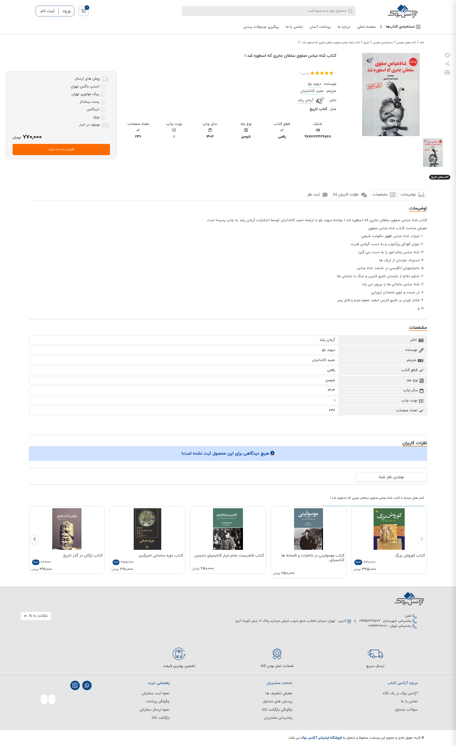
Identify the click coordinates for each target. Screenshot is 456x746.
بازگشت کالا (161, 717)
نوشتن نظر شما (391, 477)
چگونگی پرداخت (158, 701)
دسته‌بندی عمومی (383, 42)
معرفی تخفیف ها (278, 693)
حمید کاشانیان (312, 91)
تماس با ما (294, 26)
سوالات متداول (406, 709)
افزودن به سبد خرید (61, 149)
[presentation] (421, 539)
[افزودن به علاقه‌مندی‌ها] (447, 56)
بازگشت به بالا (38, 615)
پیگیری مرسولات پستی (261, 26)
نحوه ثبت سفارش (156, 693)
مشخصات (380, 194)
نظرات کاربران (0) (346, 194)
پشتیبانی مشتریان (278, 717)
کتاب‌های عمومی (406, 42)
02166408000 (377, 626)
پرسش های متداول (277, 701)
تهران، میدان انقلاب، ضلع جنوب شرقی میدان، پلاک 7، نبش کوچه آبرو (285, 621)
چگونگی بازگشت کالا (277, 709)
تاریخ (366, 42)
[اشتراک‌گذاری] (447, 65)
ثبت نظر (314, 194)
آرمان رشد (305, 100)
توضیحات (409, 194)
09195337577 (369, 621)
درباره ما (343, 26)
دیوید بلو (314, 83)
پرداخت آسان (320, 26)
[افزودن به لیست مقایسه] (447, 73)
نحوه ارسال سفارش (155, 709)
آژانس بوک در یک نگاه (400, 693)
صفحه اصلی (366, 26)
